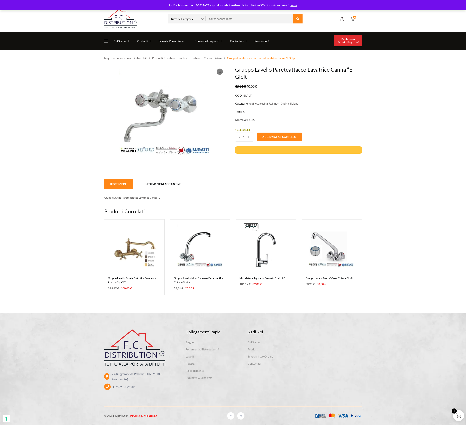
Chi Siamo (120, 41)
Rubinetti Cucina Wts (199, 377)
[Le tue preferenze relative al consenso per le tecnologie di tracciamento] (6, 418)
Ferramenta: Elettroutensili (202, 349)
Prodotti (142, 41)
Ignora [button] (293, 5)
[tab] (118, 184)
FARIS (251, 119)
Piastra (190, 363)
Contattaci (237, 41)
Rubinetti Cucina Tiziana (283, 103)
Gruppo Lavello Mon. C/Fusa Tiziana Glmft (329, 278)
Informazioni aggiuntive (163, 183)
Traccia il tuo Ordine (260, 356)
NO (243, 111)
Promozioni (261, 41)
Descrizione (118, 183)
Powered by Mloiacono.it (143, 415)
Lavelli (190, 356)
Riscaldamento (195, 370)
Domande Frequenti (206, 41)
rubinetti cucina (258, 103)
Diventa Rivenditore (171, 41)
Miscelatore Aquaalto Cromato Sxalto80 (262, 278)
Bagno (190, 342)
